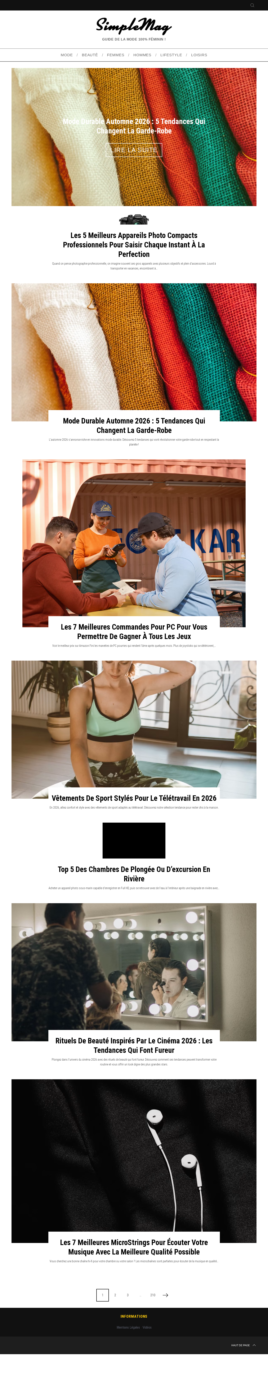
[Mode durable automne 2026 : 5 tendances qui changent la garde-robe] (134, 378)
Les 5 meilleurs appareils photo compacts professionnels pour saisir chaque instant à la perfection (134, 271)
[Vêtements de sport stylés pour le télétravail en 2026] (134, 755)
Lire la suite (134, 162)
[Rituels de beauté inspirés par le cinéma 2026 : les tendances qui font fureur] (134, 998)
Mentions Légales (128, 1353)
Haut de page (240, 1371)
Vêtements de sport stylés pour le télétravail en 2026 (134, 824)
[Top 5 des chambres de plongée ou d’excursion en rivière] (134, 872)
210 (152, 1321)
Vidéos (147, 1353)
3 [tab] (238, 147)
